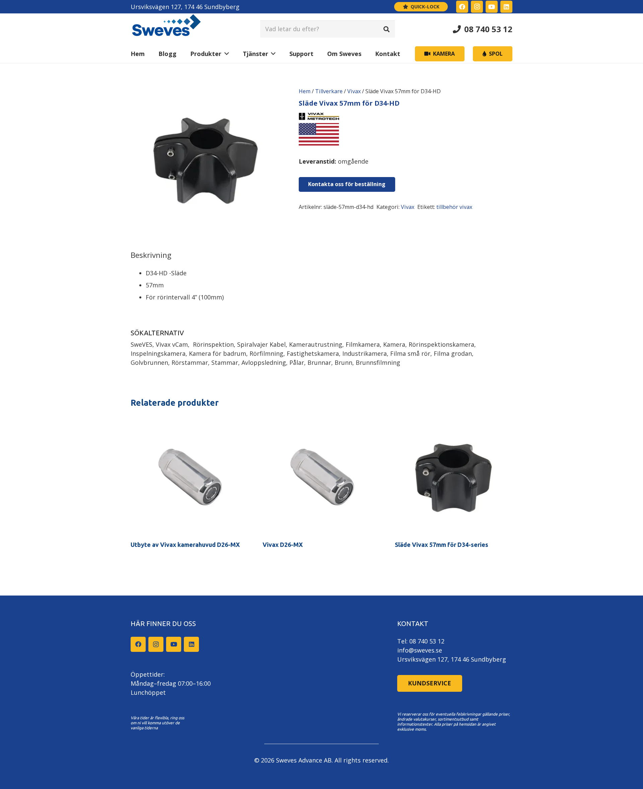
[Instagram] (477, 7)
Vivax (354, 91)
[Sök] (386, 28)
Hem (304, 91)
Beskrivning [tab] (151, 255)
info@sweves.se (419, 650)
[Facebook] (462, 7)
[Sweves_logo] (166, 29)
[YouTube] (492, 7)
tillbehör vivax (454, 207)
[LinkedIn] (506, 7)
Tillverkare (329, 91)
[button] (225, 54)
